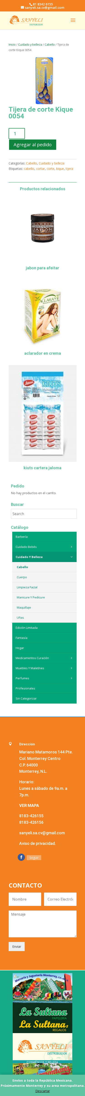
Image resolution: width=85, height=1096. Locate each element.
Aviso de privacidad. (37, 843)
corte (50, 168)
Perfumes (22, 678)
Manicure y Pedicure (31, 597)
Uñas (20, 618)
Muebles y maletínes (30, 668)
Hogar (20, 648)
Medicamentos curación (32, 658)
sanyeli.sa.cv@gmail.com (42, 832)
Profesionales (25, 688)
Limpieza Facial (27, 587)
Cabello (50, 44)
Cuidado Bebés (26, 547)
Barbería (22, 537)
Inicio (12, 44)
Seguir (34, 857)
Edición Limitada (27, 628)
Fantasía (21, 638)
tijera (69, 168)
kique (60, 168)
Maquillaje (24, 607)
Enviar (16, 946)
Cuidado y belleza (30, 44)
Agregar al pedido (33, 145)
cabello (29, 168)
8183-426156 (31, 822)
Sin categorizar (26, 698)
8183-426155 (31, 815)
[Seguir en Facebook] (21, 857)
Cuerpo (22, 577)
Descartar (42, 1091)
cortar (40, 168)
